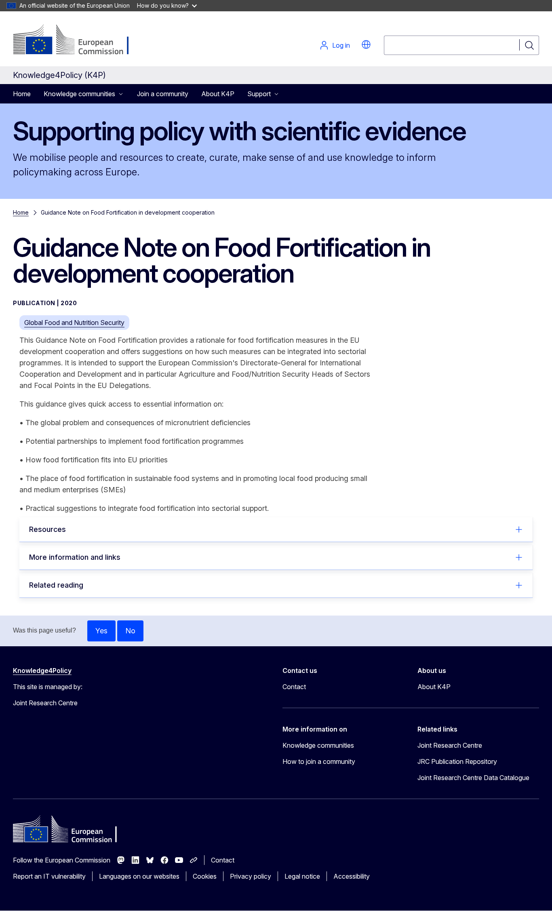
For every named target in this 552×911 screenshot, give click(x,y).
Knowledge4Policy (42, 670)
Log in (341, 45)
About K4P (217, 94)
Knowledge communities (318, 745)
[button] (366, 44)
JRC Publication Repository (457, 761)
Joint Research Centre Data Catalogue (473, 778)
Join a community (162, 94)
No (130, 630)
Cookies (205, 876)
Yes (101, 630)
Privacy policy (250, 876)
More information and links (74, 557)
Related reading (56, 585)
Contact (294, 687)
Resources (47, 529)
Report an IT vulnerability (49, 876)
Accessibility (351, 876)
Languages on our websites (139, 876)
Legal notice (302, 876)
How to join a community (318, 761)
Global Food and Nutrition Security (74, 322)
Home (22, 94)
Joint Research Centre (449, 745)
